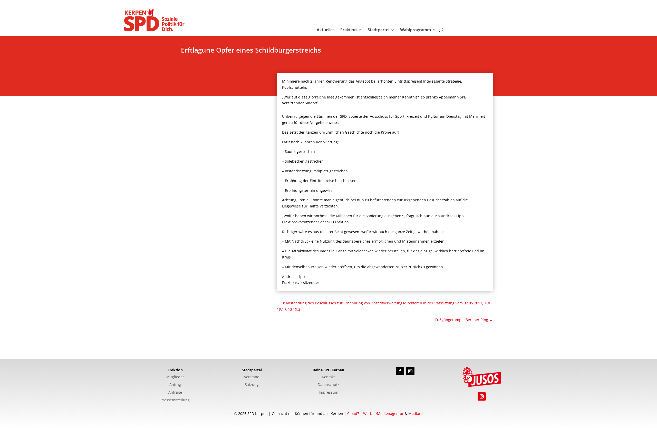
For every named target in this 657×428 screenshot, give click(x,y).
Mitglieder (175, 377)
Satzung (252, 385)
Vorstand (251, 377)
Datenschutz (328, 385)
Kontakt (328, 377)
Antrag (175, 385)
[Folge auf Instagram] (410, 371)
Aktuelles (326, 30)
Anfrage (175, 393)
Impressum (328, 393)
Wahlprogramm (415, 30)
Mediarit (415, 413)
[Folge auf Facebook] (400, 371)
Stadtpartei (378, 30)
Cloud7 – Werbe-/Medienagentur (375, 413)
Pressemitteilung (175, 400)
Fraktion (348, 30)
